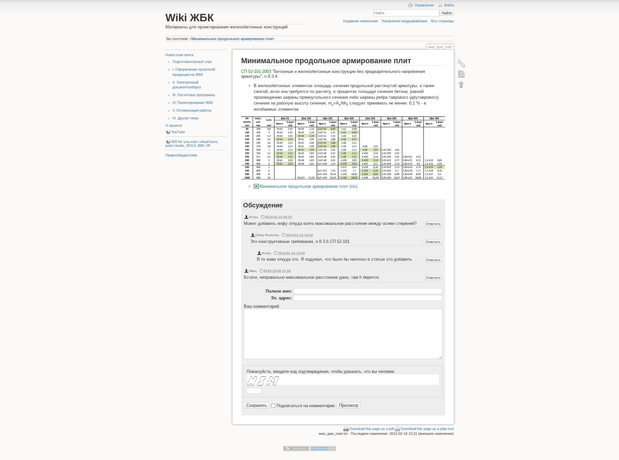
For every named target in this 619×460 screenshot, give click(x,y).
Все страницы (442, 21)
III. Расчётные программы (193, 95)
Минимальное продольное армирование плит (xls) (309, 186)
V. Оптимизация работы (191, 110)
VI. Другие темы (185, 118)
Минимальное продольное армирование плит (232, 39)
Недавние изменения (360, 21)
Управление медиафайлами (404, 21)
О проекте (173, 125)
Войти (449, 5)
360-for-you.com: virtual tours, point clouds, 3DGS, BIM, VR (192, 143)
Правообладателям (181, 155)
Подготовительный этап (192, 62)
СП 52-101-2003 (256, 71)
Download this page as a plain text (427, 429)
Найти (447, 13)
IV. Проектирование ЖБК (192, 103)
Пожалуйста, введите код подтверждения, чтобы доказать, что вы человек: (321, 371)
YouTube (178, 132)
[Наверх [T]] (461, 84)
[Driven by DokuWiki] (296, 448)
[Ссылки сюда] (461, 63)
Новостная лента (179, 55)
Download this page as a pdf (371, 429)
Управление (424, 5)
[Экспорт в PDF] (461, 74)
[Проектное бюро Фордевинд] (323, 448)
